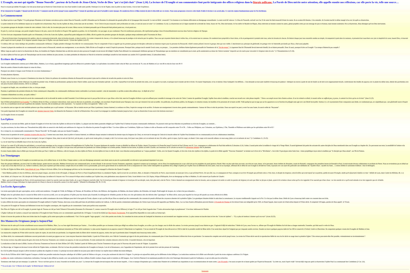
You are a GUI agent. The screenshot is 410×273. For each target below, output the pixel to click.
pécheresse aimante (192, 147)
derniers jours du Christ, (46, 111)
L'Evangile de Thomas (222, 202)
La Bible (4, 258)
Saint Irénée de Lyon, (32, 169)
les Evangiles (24, 102)
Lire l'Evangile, (223, 262)
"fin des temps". (223, 47)
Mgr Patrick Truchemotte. (117, 213)
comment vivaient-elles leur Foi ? (35, 134)
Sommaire (205, 271)
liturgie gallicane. (262, 2)
